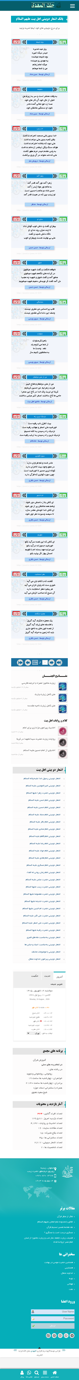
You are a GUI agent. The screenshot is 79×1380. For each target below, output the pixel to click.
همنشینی (69, 1280)
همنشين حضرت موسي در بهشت (58, 1274)
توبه (71, 1290)
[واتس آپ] (66, 1348)
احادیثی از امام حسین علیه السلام (39, 750)
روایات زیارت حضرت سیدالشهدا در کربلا (36, 739)
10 (64, 457)
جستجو (36, 1377)
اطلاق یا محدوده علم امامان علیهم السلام (55, 1234)
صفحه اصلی (55, 1377)
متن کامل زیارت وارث (45, 694)
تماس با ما (29, 1377)
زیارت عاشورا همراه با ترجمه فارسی (38, 683)
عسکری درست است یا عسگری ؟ (58, 1244)
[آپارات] (54, 1348)
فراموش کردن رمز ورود (64, 1343)
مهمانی (70, 1296)
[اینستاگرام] (60, 1348)
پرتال (22, 1377)
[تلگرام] (72, 1348)
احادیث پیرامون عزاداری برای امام (39, 728)
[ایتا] (48, 1348)
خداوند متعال (67, 1285)
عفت (71, 1301)
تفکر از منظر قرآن (65, 1228)
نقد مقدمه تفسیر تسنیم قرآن (60, 1239)
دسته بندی (45, 1377)
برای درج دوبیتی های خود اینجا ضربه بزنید (39, 28)
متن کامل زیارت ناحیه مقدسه (41, 706)
